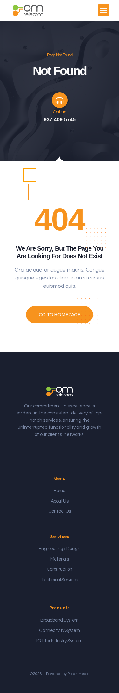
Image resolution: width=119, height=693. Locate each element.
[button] (104, 10)
